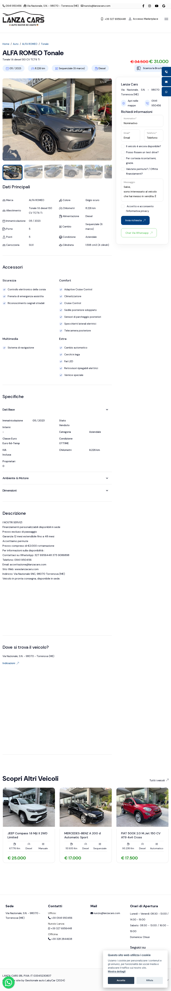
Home (6, 44)
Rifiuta (149, 980)
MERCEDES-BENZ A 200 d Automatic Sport (82, 835)
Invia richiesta (133, 220)
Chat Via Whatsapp (137, 233)
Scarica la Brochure (154, 68)
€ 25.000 (17, 858)
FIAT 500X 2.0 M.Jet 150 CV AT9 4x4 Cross (140, 835)
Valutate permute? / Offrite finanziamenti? (142, 171)
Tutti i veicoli (157, 780)
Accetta (121, 980)
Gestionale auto (35, 980)
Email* (127, 133)
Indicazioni (9, 663)
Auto (16, 44)
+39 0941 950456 (61, 918)
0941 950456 (13, 6)
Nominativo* (130, 118)
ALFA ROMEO (29, 44)
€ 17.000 (72, 858)
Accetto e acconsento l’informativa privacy (140, 209)
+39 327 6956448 (115, 19)
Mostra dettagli (117, 971)
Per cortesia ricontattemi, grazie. (141, 161)
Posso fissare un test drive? (142, 152)
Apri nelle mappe (133, 103)
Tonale (45, 44)
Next (18, 874)
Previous (4, 874)
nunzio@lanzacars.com (96, 6)
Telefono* (152, 133)
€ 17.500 (129, 858)
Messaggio (129, 182)
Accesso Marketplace (145, 19)
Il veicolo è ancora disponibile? (143, 146)
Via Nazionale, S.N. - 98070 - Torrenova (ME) (52, 6)
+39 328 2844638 (61, 939)
